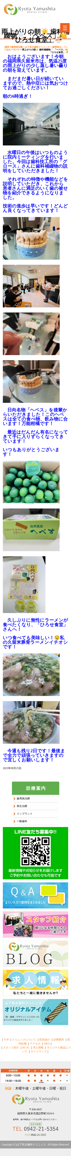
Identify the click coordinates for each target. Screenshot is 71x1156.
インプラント (25, 813)
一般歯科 (22, 821)
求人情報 (38, 1047)
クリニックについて (24, 1039)
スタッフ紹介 (11, 1047)
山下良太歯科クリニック (31, 1144)
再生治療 (22, 806)
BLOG (26, 1047)
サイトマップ (39, 1051)
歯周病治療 (23, 798)
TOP (6, 1039)
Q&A (47, 1043)
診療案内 (58, 1039)
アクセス (35, 1043)
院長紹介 (44, 1039)
